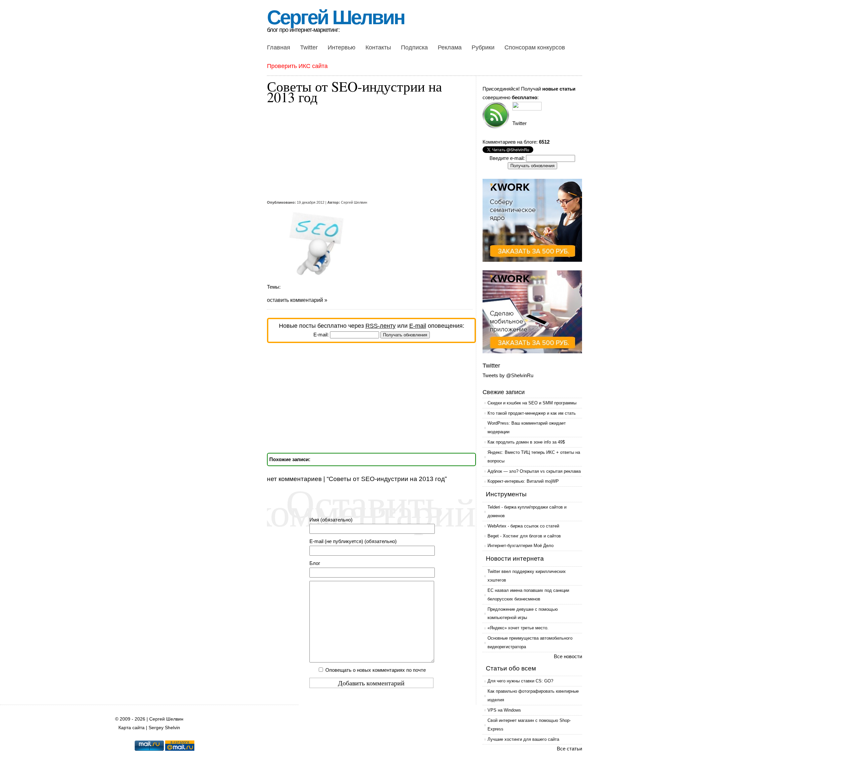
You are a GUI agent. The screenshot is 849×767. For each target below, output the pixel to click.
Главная (278, 47)
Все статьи (569, 748)
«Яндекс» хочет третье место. (518, 627)
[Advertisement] (366, 151)
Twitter (309, 47)
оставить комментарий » (297, 300)
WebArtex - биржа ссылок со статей (523, 525)
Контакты (378, 47)
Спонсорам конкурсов (534, 47)
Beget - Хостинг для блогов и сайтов (524, 535)
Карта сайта (131, 727)
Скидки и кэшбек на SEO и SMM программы (532, 402)
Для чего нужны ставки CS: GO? (520, 680)
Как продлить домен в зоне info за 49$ (526, 442)
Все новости (568, 656)
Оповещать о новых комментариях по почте (375, 670)
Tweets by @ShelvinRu (508, 375)
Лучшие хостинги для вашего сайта (523, 739)
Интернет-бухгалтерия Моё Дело (521, 545)
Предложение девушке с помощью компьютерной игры (523, 613)
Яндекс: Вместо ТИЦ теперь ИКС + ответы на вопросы (534, 456)
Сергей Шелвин (335, 17)
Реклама (450, 47)
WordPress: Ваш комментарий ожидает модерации (527, 427)
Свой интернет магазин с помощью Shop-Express (529, 725)
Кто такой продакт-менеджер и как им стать (532, 413)
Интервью (342, 47)
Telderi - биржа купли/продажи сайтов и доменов (527, 511)
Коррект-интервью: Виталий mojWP (523, 481)
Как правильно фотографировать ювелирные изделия (533, 695)
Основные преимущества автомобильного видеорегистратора (530, 642)
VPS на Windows (504, 710)
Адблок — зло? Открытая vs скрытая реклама (534, 471)
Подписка (414, 47)
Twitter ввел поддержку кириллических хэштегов (527, 576)
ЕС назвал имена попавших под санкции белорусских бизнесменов (528, 594)
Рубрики (483, 47)
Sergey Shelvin (164, 727)
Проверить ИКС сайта (297, 66)
